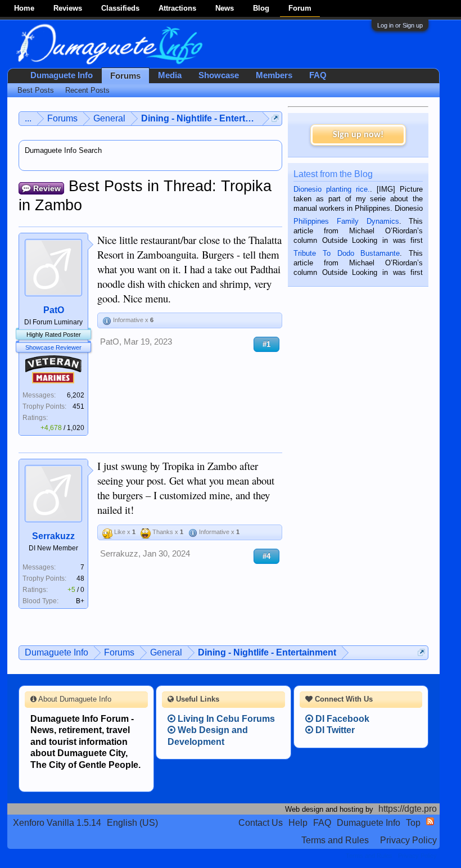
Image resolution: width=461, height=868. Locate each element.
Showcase (218, 75)
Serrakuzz (53, 536)
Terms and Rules (335, 840)
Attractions (177, 8)
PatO (53, 310)
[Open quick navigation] (275, 118)
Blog (261, 8)
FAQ (318, 75)
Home (24, 8)
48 (80, 578)
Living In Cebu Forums (225, 719)
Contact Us (260, 823)
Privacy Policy (408, 840)
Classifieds (120, 8)
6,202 (75, 395)
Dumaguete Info (61, 75)
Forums (125, 75)
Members (274, 75)
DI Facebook (341, 719)
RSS (430, 821)
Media (170, 75)
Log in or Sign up (400, 25)
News (224, 8)
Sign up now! (358, 134)
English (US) (132, 823)
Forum (299, 8)
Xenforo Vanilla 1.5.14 (57, 823)
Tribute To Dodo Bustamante (346, 253)
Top (413, 823)
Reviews (67, 8)
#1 (266, 344)
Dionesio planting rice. (331, 189)
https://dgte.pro (407, 808)
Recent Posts (87, 90)
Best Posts (35, 90)
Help (298, 823)
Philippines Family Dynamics (346, 221)
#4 (266, 556)
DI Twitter (334, 730)
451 (78, 406)
